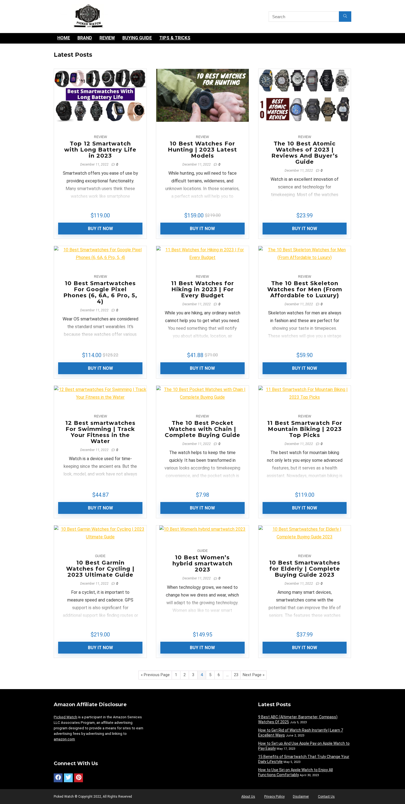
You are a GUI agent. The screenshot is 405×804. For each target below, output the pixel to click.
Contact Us (326, 796)
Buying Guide (137, 38)
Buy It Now (100, 228)
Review (107, 38)
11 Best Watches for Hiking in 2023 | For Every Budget (202, 289)
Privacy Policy (274, 796)
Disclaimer (301, 796)
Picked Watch (65, 717)
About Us (248, 796)
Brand (84, 38)
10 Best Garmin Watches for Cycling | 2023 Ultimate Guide (100, 568)
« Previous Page (155, 674)
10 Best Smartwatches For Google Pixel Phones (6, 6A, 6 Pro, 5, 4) (100, 292)
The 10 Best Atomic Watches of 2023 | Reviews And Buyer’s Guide (304, 152)
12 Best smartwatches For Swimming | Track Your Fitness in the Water (100, 432)
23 (236, 674)
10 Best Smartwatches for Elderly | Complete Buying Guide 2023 (304, 568)
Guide (100, 556)
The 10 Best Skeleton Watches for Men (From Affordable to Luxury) (304, 289)
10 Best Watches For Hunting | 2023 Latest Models (202, 149)
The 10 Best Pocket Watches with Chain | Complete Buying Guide (202, 429)
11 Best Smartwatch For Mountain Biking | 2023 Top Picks (304, 429)
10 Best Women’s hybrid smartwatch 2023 (202, 563)
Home (63, 38)
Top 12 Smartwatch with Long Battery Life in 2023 (100, 149)
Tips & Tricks (174, 38)
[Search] (345, 16)
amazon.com (64, 739)
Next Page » (253, 674)
